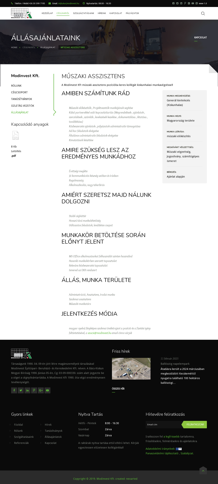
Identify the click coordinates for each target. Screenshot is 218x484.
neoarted (131, 478)
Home (14, 47)
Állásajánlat (47, 47)
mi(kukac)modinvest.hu (68, 3)
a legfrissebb (171, 436)
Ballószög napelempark (175, 363)
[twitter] (177, 3)
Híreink (102, 13)
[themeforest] (196, 3)
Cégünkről (63, 13)
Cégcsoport (19, 92)
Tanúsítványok (21, 99)
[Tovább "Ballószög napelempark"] (131, 369)
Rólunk (16, 85)
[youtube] (192, 3)
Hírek (48, 424)
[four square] (34, 390)
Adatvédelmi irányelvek (160, 448)
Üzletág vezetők (22, 105)
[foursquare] (185, 3)
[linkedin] (181, 3)
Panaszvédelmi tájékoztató (162, 453)
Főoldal (18, 424)
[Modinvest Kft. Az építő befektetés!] (21, 13)
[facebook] (173, 3)
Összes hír (118, 388)
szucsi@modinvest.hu (99, 333)
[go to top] (203, 471)
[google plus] (189, 3)
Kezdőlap (47, 13)
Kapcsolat (116, 13)
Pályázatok (132, 13)
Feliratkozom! (195, 424)
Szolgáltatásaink (83, 13)
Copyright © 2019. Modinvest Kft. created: (99, 478)
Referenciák (21, 442)
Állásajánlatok (53, 436)
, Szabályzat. (186, 453)
